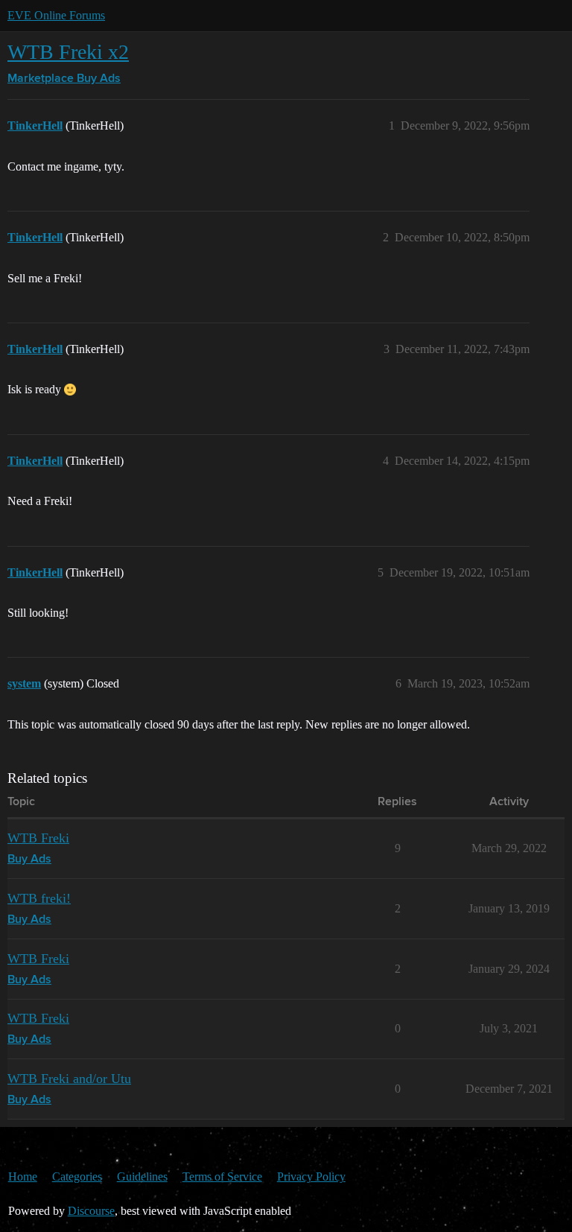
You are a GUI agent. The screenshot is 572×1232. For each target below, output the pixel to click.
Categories (77, 1176)
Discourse (91, 1210)
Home (22, 1176)
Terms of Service (222, 1176)
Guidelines (142, 1176)
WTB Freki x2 (68, 51)
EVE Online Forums (56, 15)
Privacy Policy (311, 1176)
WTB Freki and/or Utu (69, 1078)
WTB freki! (39, 898)
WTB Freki (38, 838)
